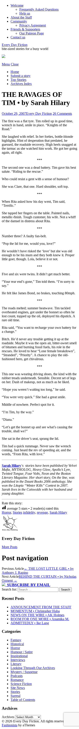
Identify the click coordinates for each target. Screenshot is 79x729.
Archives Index (21, 84)
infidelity (29, 512)
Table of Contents (23, 700)
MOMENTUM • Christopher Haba (35, 611)
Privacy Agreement (32, 25)
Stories (17, 512)
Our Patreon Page (31, 33)
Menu (6, 64)
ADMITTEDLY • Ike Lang (30, 623)
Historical (17, 644)
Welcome (17, 5)
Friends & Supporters (25, 29)
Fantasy (16, 640)
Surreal (15, 696)
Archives (8, 717)
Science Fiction (21, 684)
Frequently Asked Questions (39, 9)
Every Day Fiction (14, 45)
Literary (16, 664)
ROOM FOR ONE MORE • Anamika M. (40, 619)
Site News (18, 688)
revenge (42, 512)
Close (15, 64)
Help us (24, 13)
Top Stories (18, 80)
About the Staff (21, 17)
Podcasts (17, 676)
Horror (6, 512)
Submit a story (21, 76)
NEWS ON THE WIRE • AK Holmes (37, 615)
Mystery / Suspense (24, 672)
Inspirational (19, 656)
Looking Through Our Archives (33, 668)
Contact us (18, 37)
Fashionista (9, 725)
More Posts (9, 547)
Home (15, 72)
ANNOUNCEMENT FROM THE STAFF (41, 607)
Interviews (18, 660)
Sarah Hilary (11, 465)
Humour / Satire (22, 652)
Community (19, 21)
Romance (17, 680)
